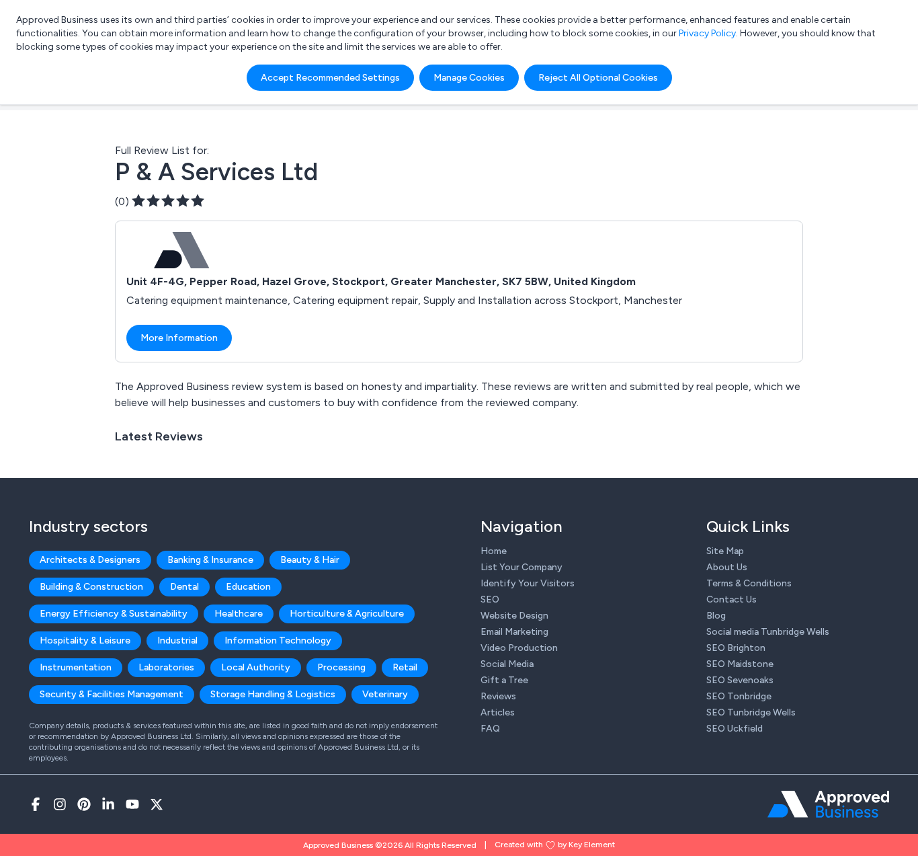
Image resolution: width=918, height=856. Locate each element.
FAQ (490, 728)
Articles (498, 712)
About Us (726, 567)
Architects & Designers (90, 560)
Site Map (725, 551)
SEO (490, 599)
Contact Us (731, 599)
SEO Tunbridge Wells (751, 712)
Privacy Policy (707, 33)
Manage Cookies (469, 77)
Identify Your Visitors (528, 583)
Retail (404, 667)
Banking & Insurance (210, 560)
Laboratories (166, 667)
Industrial (177, 640)
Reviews (498, 696)
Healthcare (238, 613)
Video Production (519, 648)
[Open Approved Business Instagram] (60, 804)
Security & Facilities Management (111, 694)
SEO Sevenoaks (740, 680)
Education (248, 586)
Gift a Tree (504, 680)
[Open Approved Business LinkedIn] (108, 804)
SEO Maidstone (740, 664)
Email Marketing (514, 631)
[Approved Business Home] (828, 804)
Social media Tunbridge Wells (767, 631)
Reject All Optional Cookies (598, 77)
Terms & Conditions (749, 583)
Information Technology (277, 640)
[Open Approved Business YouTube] (132, 804)
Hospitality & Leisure (85, 640)
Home (494, 551)
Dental (184, 586)
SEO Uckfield (734, 728)
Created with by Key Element (555, 844)
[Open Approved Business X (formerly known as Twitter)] (156, 804)
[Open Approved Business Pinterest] (84, 804)
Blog (716, 615)
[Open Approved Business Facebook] (35, 804)
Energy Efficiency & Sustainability (113, 613)
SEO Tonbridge (738, 696)
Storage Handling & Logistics (272, 694)
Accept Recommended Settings (330, 77)
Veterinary (385, 694)
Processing (341, 667)
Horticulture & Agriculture (347, 613)
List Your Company (521, 567)
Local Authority (255, 667)
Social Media (507, 664)
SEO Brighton (735, 648)
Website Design (514, 615)
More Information (179, 338)
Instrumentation (76, 667)
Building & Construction (91, 586)
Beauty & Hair (309, 560)
